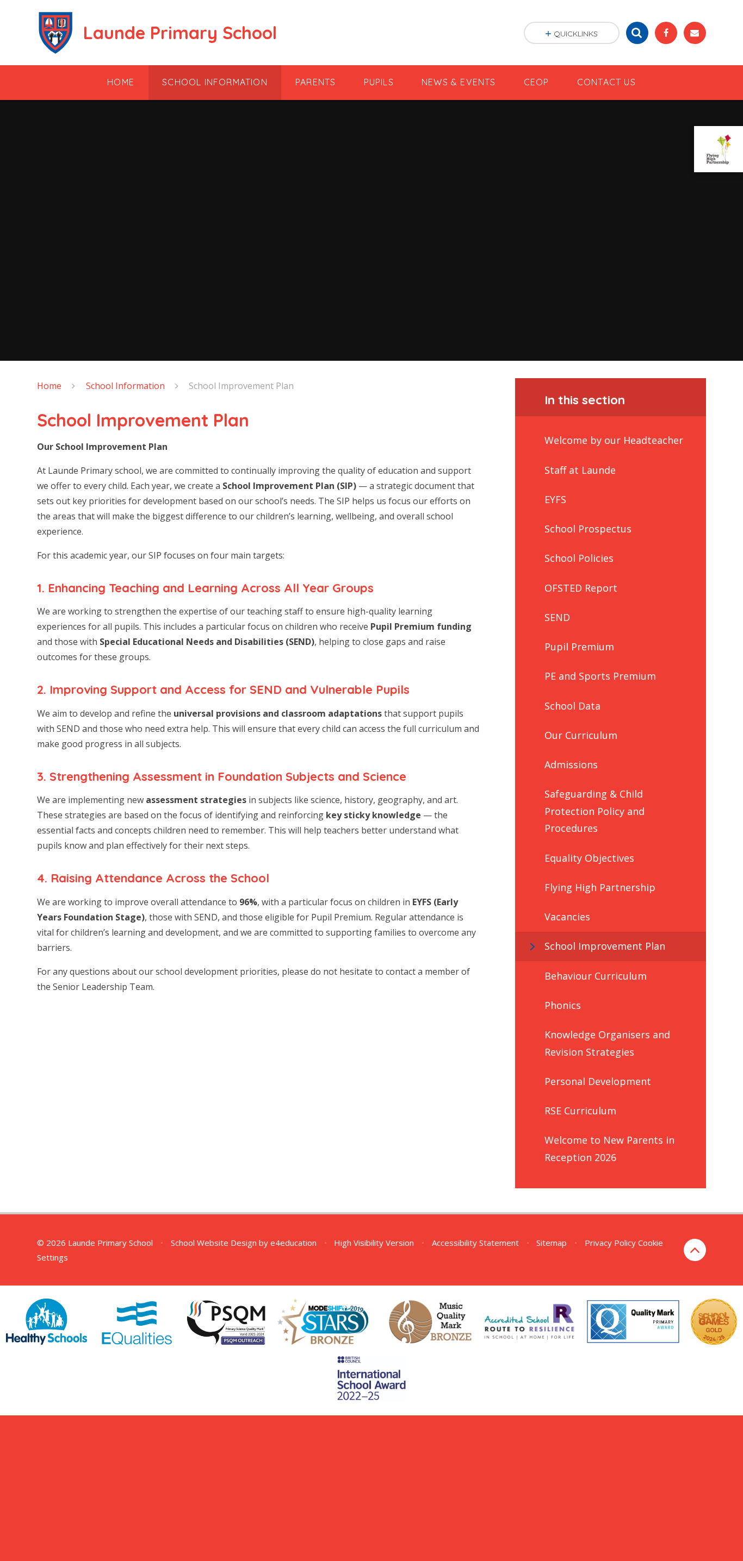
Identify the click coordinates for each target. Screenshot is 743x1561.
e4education (293, 1242)
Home (49, 386)
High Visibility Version (374, 1242)
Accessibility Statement (475, 1242)
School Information (125, 386)
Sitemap (551, 1242)
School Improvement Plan (241, 386)
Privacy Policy (610, 1242)
